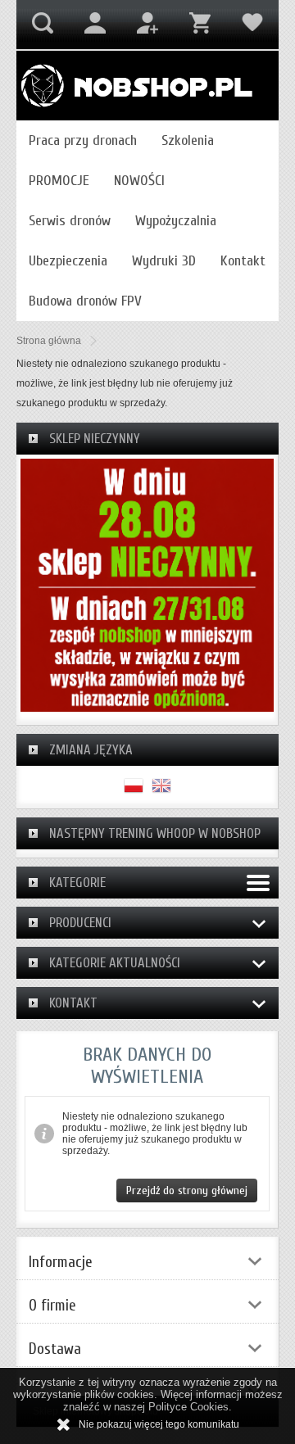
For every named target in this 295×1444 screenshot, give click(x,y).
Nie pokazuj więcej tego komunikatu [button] (159, 1424)
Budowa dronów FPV (85, 301)
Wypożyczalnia (175, 220)
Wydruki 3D (164, 260)
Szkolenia (187, 140)
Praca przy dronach (83, 140)
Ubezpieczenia (68, 260)
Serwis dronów (70, 220)
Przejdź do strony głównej (186, 1190)
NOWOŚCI (139, 180)
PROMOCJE (59, 180)
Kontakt (243, 260)
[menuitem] (82, 140)
